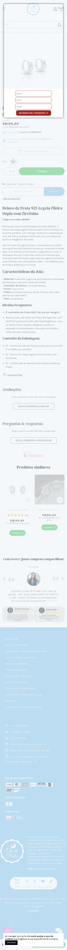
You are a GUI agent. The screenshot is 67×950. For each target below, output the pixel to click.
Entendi (11, 942)
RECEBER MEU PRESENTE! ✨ (33, 113)
